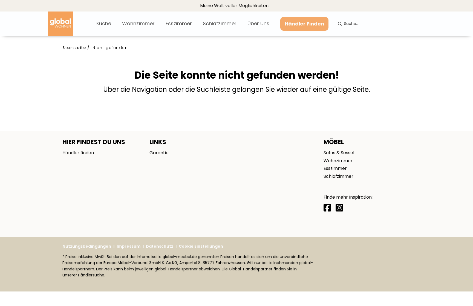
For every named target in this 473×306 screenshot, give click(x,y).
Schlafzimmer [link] (338, 176)
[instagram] (339, 208)
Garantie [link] (159, 153)
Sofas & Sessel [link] (339, 153)
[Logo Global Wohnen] (70, 24)
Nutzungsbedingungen (86, 246)
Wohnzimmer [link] (338, 161)
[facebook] (327, 208)
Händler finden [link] (78, 153)
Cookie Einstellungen (201, 246)
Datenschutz (159, 246)
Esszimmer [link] (335, 168)
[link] (103, 23)
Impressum (128, 246)
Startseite (74, 47)
